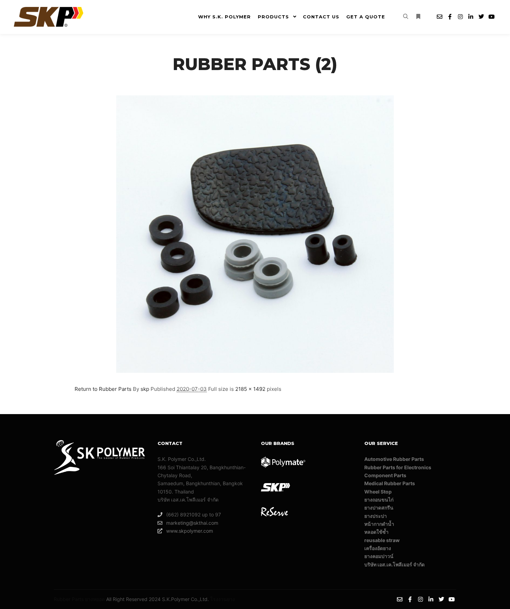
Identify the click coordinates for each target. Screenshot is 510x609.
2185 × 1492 (250, 389)
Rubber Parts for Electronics (397, 467)
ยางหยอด (95, 599)
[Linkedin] (470, 16)
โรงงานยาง (222, 599)
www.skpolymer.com (189, 531)
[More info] (418, 16)
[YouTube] (491, 16)
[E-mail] (439, 16)
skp (145, 389)
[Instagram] (460, 16)
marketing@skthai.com (192, 523)
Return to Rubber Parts (103, 389)
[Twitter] (481, 16)
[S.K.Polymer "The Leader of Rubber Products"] (48, 17)
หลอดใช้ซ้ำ (376, 532)
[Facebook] (449, 16)
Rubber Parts (69, 599)
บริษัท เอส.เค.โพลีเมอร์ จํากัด (394, 564)
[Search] (405, 16)
